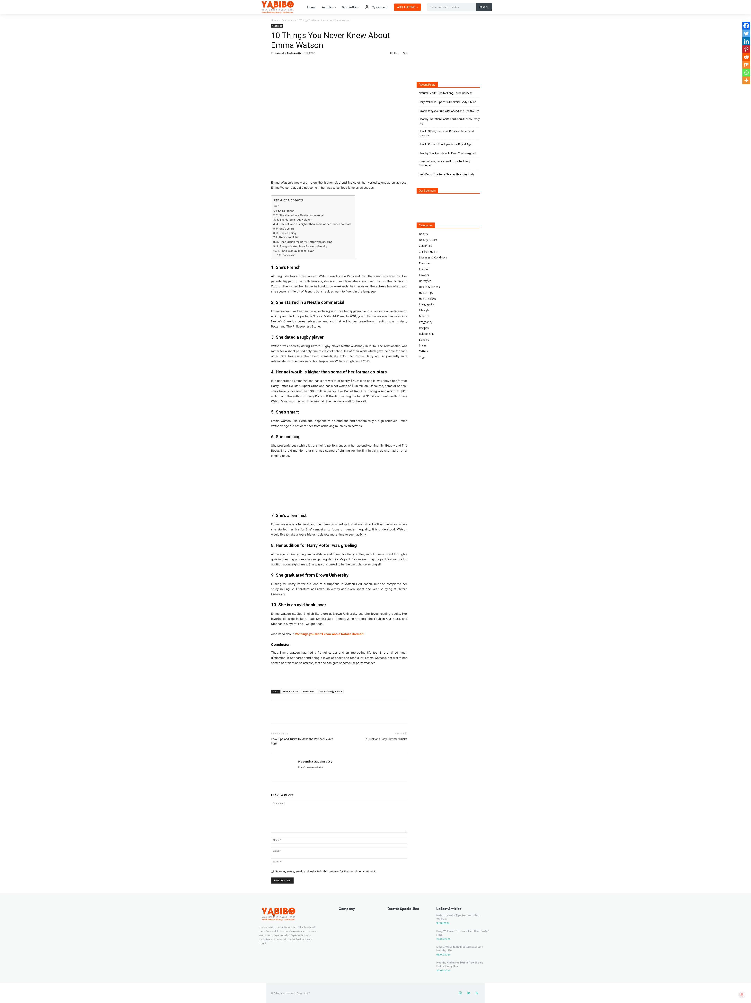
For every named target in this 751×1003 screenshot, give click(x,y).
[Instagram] (460, 993)
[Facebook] (275, 62)
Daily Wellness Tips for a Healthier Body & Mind (447, 102)
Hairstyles (425, 281)
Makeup (424, 316)
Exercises (425, 263)
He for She (308, 691)
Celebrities (288, 20)
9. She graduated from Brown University (301, 246)
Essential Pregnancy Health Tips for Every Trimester (444, 163)
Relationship (426, 334)
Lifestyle (424, 310)
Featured (424, 269)
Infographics (427, 304)
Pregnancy (425, 322)
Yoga (422, 357)
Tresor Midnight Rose (330, 691)
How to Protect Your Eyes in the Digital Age (445, 144)
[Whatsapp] (746, 72)
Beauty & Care (428, 240)
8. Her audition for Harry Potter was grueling (304, 241)
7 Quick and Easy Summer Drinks (386, 739)
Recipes (424, 328)
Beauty (423, 234)
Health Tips (426, 292)
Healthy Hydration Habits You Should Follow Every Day (449, 121)
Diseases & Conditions (433, 257)
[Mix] (746, 65)
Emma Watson (290, 691)
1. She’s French (285, 210)
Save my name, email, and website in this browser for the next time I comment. (325, 871)
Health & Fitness (429, 287)
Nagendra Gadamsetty (288, 52)
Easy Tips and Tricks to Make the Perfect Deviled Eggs (302, 741)
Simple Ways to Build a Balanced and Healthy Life (449, 111)
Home (274, 20)
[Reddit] (746, 57)
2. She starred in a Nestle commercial (299, 215)
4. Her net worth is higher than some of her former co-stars (313, 224)
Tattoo (423, 351)
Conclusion (289, 255)
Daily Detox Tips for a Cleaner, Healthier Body (446, 174)
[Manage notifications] (742, 994)
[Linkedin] (746, 41)
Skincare (424, 339)
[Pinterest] (293, 62)
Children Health (428, 251)
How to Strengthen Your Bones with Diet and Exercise (446, 133)
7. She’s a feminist (287, 237)
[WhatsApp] (302, 62)
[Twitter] (284, 62)
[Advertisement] (339, 676)
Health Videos (427, 298)
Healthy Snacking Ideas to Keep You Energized (447, 153)
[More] (311, 62)
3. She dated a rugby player (294, 219)
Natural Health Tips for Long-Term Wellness (446, 93)
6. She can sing (286, 233)
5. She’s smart (285, 228)
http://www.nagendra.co (310, 767)
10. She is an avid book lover (296, 250)
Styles (422, 345)
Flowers (424, 275)
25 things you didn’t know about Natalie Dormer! (329, 634)
